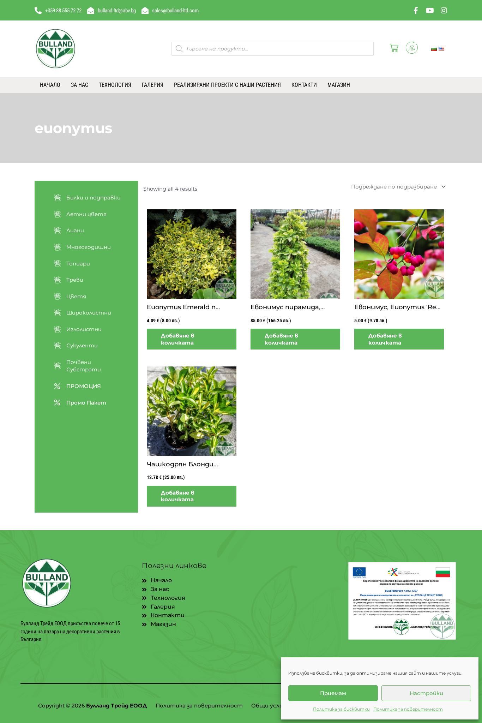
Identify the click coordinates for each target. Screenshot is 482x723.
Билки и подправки (93, 197)
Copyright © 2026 (92, 705)
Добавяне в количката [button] (177, 339)
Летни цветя (86, 214)
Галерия (152, 85)
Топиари (78, 263)
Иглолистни (84, 329)
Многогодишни (88, 247)
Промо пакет (86, 402)
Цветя (76, 296)
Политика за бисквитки (341, 709)
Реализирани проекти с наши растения (227, 85)
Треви (74, 279)
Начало (50, 85)
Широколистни (88, 312)
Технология (115, 85)
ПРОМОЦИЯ (83, 386)
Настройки (426, 693)
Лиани (75, 230)
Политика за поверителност (408, 709)
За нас (79, 85)
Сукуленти (82, 345)
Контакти (304, 85)
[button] (392, 49)
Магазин (338, 85)
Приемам (333, 693)
